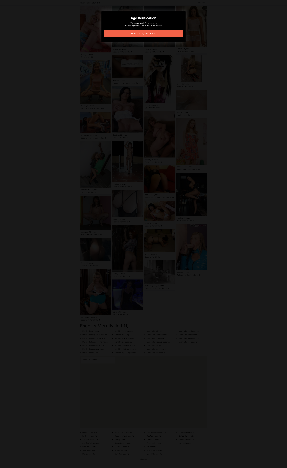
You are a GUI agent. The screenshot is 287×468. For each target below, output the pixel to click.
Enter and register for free (143, 33)
